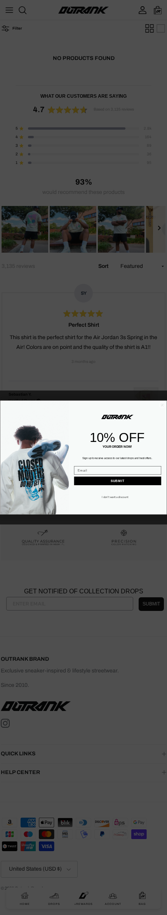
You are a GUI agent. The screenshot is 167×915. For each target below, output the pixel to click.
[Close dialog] (162, 405)
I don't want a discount (115, 497)
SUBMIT (118, 481)
